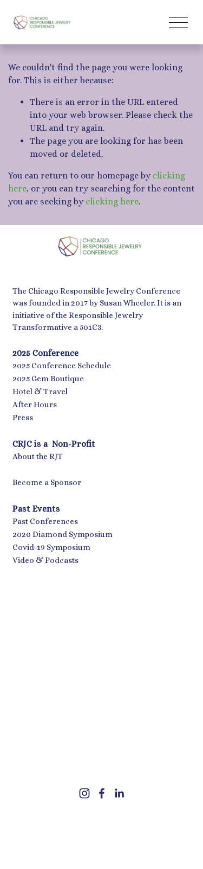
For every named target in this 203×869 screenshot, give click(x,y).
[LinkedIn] (119, 793)
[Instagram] (84, 793)
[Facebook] (101, 793)
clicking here (112, 201)
